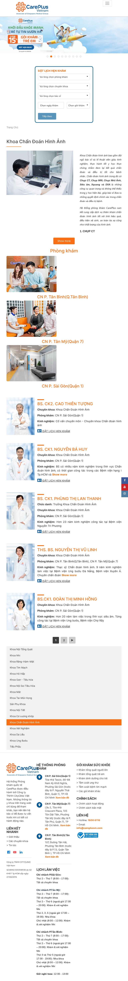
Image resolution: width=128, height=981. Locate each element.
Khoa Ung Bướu (19, 740)
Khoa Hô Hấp (17, 673)
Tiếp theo (47, 116)
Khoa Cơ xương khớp (22, 716)
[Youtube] (124, 487)
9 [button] (77, 56)
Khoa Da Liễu (17, 734)
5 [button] (62, 56)
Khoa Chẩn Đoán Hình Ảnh (25, 722)
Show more (64, 240)
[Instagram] (124, 494)
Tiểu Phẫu (15, 746)
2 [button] (51, 56)
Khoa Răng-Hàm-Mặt (22, 661)
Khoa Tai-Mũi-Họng (21, 698)
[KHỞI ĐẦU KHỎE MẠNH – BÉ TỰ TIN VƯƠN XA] (64, 35)
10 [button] (81, 56)
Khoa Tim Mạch (19, 667)
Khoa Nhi (15, 655)
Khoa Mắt (15, 692)
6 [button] (66, 56)
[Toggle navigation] (107, 3)
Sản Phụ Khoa (18, 704)
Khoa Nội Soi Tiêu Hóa (22, 685)
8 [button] (73, 56)
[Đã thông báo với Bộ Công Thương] (87, 834)
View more (62, 274)
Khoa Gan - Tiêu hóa (21, 679)
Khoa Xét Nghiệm (20, 728)
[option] (64, 35)
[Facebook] (124, 480)
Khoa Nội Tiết (17, 710)
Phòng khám (64, 251)
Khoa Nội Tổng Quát (21, 649)
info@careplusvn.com (89, 828)
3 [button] (55, 56)
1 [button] (47, 56)
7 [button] (69, 56)
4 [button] (59, 56)
